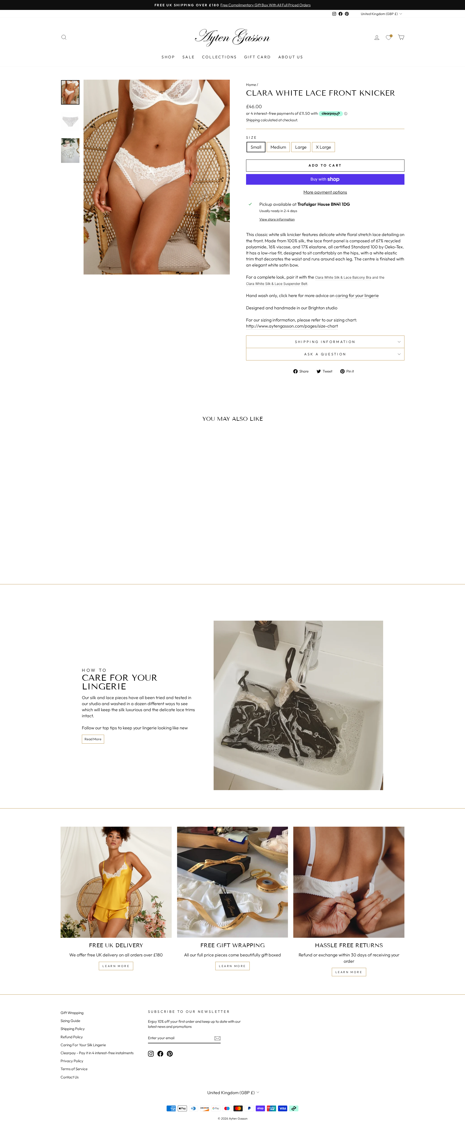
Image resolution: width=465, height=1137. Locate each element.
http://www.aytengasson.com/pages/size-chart (292, 326)
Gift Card (257, 56)
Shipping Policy (73, 1028)
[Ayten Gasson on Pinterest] (170, 1053)
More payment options (325, 192)
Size (251, 137)
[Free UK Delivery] (116, 882)
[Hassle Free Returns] (348, 882)
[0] (388, 37)
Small (256, 147)
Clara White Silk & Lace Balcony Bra (343, 277)
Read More (93, 739)
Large (301, 147)
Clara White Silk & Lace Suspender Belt (276, 284)
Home (251, 84)
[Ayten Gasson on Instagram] (151, 1053)
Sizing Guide (70, 1020)
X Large (323, 147)
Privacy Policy (72, 1061)
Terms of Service (74, 1069)
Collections (219, 56)
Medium (278, 147)
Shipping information (325, 342)
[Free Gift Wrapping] (232, 882)
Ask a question (325, 354)
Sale (188, 56)
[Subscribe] (217, 1038)
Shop (168, 56)
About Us (290, 56)
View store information (277, 219)
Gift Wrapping (72, 1012)
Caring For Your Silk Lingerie (83, 1045)
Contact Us (69, 1077)
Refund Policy (72, 1037)
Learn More (116, 966)
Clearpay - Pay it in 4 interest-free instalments (97, 1053)
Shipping (253, 120)
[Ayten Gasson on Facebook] (160, 1053)
